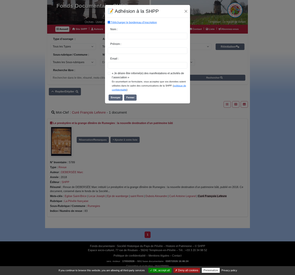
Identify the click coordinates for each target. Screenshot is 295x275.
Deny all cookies (187, 270)
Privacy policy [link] (229, 270)
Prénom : (115, 43)
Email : (114, 58)
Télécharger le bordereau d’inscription (133, 22)
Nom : (113, 29)
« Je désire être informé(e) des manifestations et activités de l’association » (148, 75)
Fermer (130, 97)
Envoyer (115, 97)
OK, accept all (161, 270)
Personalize (210, 270)
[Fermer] (186, 11)
